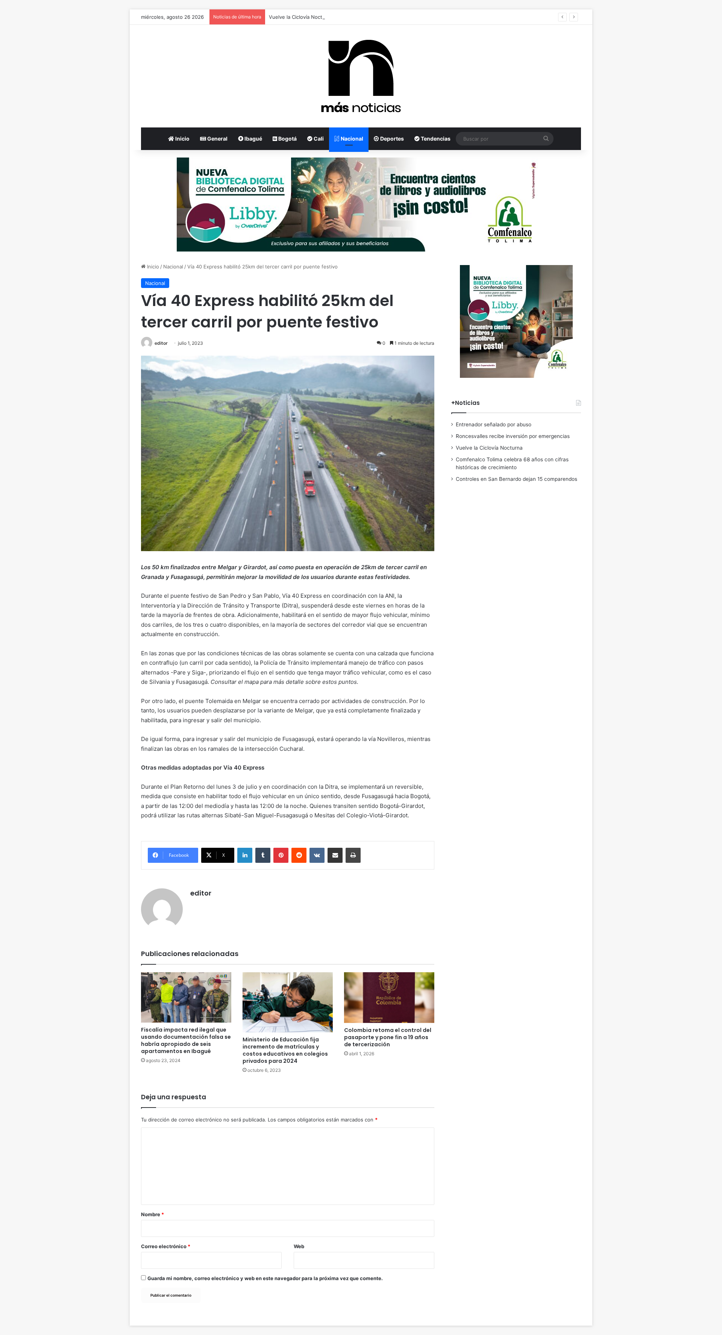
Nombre (152, 1214)
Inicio (182, 138)
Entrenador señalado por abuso (493, 424)
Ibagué (252, 138)
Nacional (351, 138)
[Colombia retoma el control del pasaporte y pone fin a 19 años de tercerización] (389, 997)
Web (299, 1246)
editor (161, 343)
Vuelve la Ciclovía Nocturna (301, 17)
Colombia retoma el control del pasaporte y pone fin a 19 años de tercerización (387, 1037)
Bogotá (287, 138)
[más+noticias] (361, 76)
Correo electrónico (165, 1246)
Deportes (391, 138)
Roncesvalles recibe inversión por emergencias (513, 436)
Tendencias (435, 138)
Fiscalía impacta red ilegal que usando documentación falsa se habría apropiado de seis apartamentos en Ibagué (186, 1040)
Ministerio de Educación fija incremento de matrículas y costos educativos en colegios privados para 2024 (285, 1050)
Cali (318, 138)
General (217, 138)
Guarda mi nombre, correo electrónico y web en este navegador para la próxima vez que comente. (265, 1278)
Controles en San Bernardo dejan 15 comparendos (516, 479)
